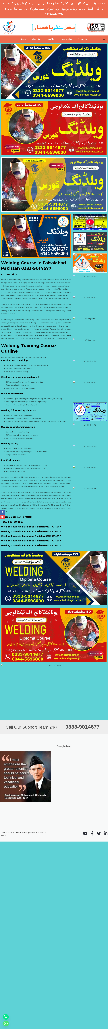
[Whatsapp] (6, 1023)
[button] (41, 39)
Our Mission (67, 39)
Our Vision (52, 39)
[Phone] (6, 1017)
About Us (36, 39)
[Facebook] (92, 833)
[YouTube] (85, 833)
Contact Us (82, 39)
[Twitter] (98, 833)
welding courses (17, 289)
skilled (30, 283)
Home (23, 39)
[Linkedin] (105, 833)
